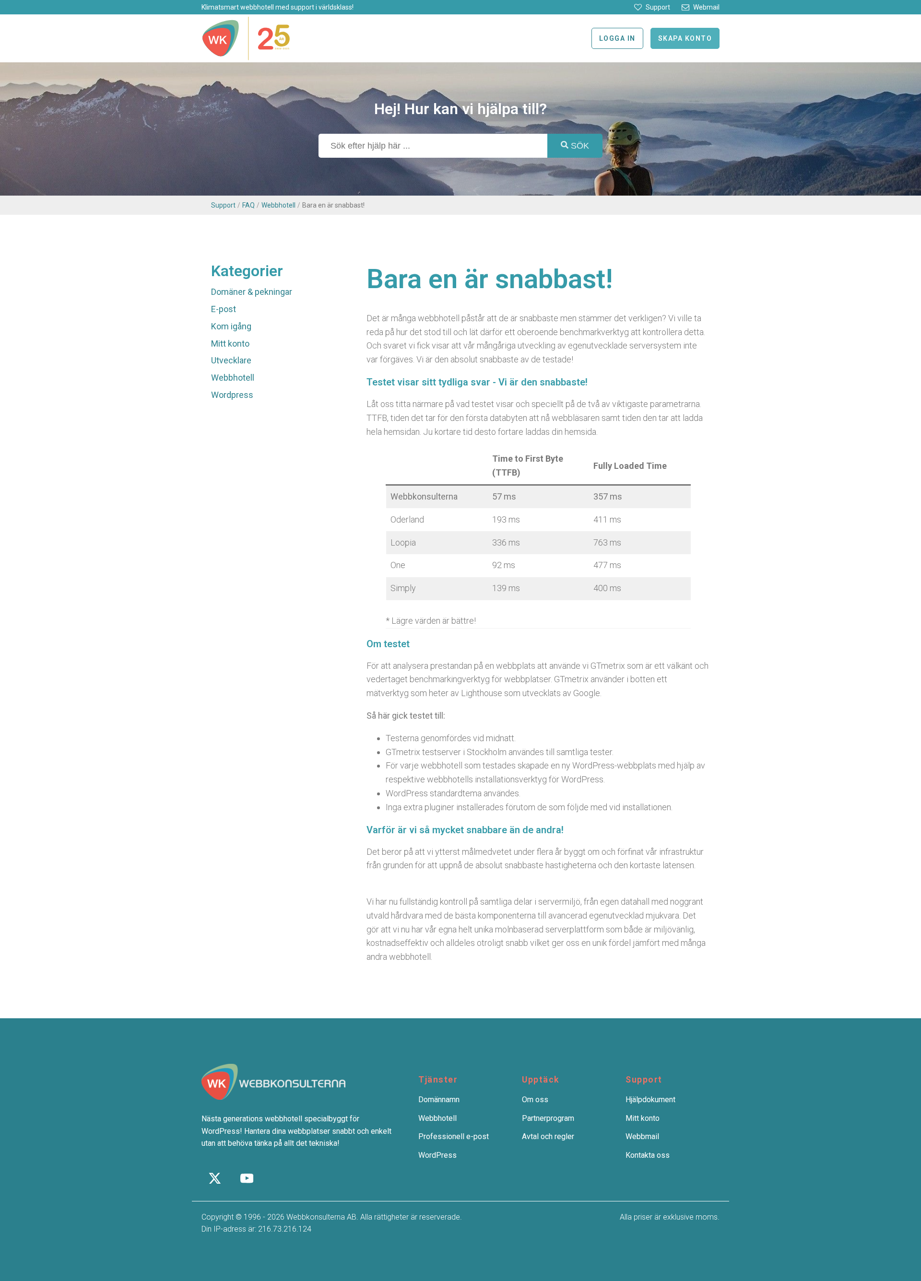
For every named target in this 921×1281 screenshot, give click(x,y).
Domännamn (439, 1099)
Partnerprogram (548, 1118)
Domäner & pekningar (251, 292)
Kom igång (231, 326)
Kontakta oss (648, 1155)
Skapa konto (685, 38)
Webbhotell (278, 205)
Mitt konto (230, 343)
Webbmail (642, 1136)
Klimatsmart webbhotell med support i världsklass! (277, 7)
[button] (652, 7)
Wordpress (232, 395)
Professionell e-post (453, 1136)
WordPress (437, 1155)
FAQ (248, 205)
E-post (223, 309)
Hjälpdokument (650, 1099)
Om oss (535, 1099)
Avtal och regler (548, 1136)
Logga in (617, 38)
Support (223, 205)
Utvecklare (231, 360)
